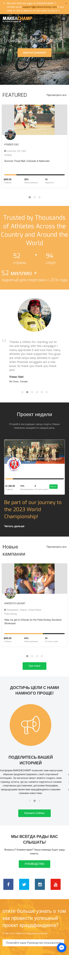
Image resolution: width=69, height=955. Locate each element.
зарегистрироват (34, 52)
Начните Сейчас (34, 813)
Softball (8, 154)
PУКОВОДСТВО (34, 864)
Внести (53, 486)
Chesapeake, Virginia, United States (23, 609)
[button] (5, 49)
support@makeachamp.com (39, 7)
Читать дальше (14, 526)
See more (34, 666)
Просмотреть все (56, 95)
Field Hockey (10, 613)
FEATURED (15, 95)
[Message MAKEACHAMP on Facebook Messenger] (61, 947)
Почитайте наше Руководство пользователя (33, 943)
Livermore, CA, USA (16, 150)
